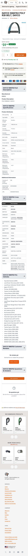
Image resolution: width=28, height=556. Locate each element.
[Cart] (26, 2)
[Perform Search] (16, 2)
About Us (7, 510)
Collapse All (14, 84)
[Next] (15, 436)
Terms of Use (8, 528)
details (12, 69)
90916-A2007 (14, 268)
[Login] (19, 2)
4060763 (13, 221)
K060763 (13, 241)
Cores (6, 486)
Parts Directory (8, 499)
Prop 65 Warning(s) (20, 407)
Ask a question (14, 378)
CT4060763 (13, 212)
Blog (6, 512)
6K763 (12, 206)
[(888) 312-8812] (22, 2)
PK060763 (13, 226)
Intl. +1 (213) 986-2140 (10, 543)
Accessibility (8, 532)
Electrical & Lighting (8, 6)
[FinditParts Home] (6, 2)
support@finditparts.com (11, 539)
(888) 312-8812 (8, 541)
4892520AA (20, 217)
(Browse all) (14, 444)
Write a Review (13, 18)
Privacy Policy (8, 530)
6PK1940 (13, 209)
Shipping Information (10, 491)
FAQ (6, 517)
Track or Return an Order (11, 537)
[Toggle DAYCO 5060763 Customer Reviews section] (24, 347)
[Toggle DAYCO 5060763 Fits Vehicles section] (24, 276)
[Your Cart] (26, 2)
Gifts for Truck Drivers (10, 503)
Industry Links (8, 497)
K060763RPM (19, 241)
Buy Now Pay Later (9, 501)
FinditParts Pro (8, 495)
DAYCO (4, 96)
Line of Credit (8, 493)
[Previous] (12, 436)
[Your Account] (19, 2)
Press (6, 519)
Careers (7, 515)
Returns (7, 489)
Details (21, 64)
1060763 (13, 244)
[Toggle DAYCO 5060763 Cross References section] (24, 198)
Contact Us (7, 521)
